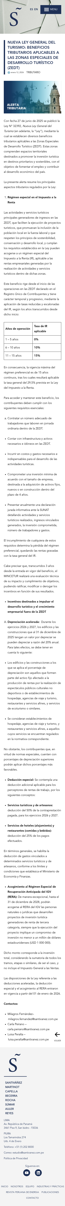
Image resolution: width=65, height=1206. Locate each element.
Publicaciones (50, 1192)
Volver (57, 1041)
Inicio (4, 1186)
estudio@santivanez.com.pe (28, 1153)
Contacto (32, 1198)
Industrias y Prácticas (50, 1186)
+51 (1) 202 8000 (24, 1147)
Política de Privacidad (16, 1158)
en (36, 9)
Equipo (30, 1186)
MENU (53, 9)
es (31, 9)
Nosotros (17, 1186)
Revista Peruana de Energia (22, 1192)
